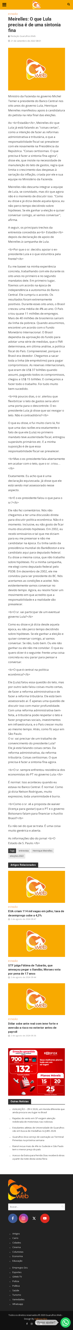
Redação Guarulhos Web (23, 36)
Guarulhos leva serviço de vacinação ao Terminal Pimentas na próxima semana (38, 1138)
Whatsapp (17, 1304)
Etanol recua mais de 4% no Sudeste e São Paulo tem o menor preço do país (37, 1148)
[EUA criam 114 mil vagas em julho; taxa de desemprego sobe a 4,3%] (36, 886)
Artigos (16, 1233)
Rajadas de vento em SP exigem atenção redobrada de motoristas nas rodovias (33, 1120)
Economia (17, 1256)
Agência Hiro (40, 1318)
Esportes (17, 1272)
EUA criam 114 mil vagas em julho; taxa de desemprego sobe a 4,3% (36, 913)
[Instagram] (23, 1218)
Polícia (15, 1281)
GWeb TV (17, 1276)
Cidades (16, 1242)
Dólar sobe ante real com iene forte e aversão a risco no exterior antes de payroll (33, 1027)
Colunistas (17, 1251)
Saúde (15, 1290)
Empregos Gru (20, 1267)
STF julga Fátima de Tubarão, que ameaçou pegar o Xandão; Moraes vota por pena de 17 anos (34, 969)
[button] (65, 1322)
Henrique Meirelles (42, 850)
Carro (15, 1238)
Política (16, 1285)
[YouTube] (45, 1218)
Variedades (18, 1299)
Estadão (13, 14)
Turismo (16, 1294)
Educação (17, 1260)
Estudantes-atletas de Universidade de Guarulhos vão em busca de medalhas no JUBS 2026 (38, 1129)
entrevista (24, 850)
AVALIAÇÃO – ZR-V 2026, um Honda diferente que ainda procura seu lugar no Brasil (38, 1111)
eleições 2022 (17, 856)
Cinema (16, 1247)
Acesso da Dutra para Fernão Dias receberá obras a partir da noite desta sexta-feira (38, 1157)
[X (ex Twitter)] (34, 1218)
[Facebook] (12, 1218)
